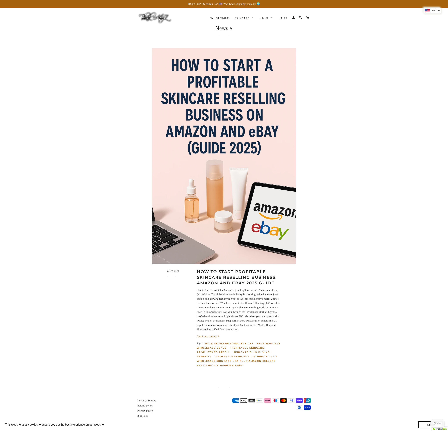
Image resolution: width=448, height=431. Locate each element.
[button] (105, 425)
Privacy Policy (145, 410)
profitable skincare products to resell (230, 350)
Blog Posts (142, 415)
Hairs (282, 18)
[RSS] (231, 29)
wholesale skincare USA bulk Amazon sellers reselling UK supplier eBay (236, 363)
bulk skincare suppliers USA (229, 343)
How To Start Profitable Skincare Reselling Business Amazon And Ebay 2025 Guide (236, 277)
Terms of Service (146, 400)
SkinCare (242, 18)
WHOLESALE (219, 18)
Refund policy (145, 405)
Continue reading (207, 336)
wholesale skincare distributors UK (246, 356)
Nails (264, 18)
